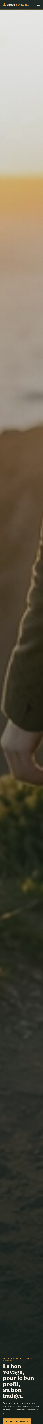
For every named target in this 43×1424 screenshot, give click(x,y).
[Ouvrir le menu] (38, 4)
